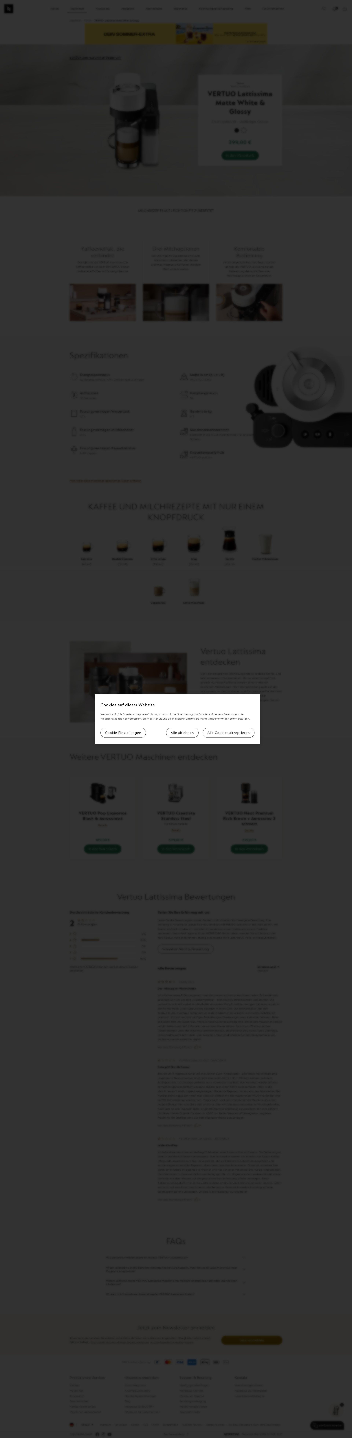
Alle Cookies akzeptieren (228, 732)
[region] (177, 719)
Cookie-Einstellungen (123, 732)
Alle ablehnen (182, 732)
